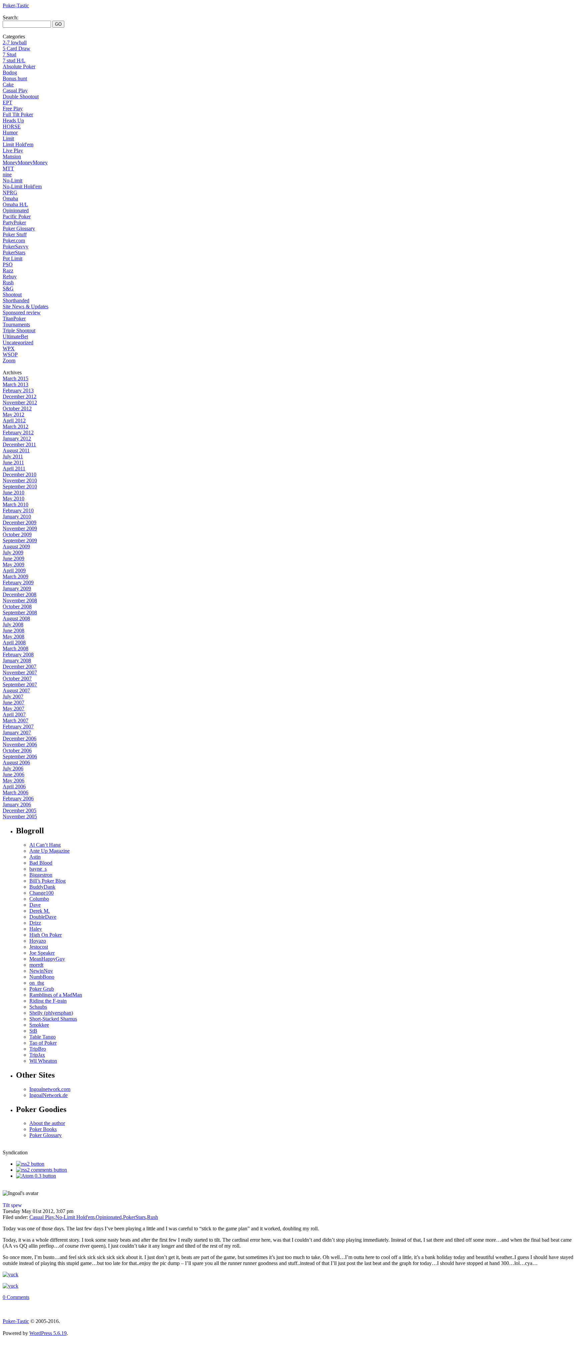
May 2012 (13, 414)
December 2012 (19, 396)
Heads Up (13, 120)
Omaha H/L (15, 204)
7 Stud (9, 54)
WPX (9, 348)
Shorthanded (16, 300)
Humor (10, 132)
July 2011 (13, 456)
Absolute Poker (19, 66)
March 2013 (15, 384)
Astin (35, 857)
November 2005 (20, 816)
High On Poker (45, 935)
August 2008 (16, 618)
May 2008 (13, 636)
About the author (47, 1123)
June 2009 (13, 558)
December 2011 (19, 444)
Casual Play (15, 90)
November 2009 (20, 528)
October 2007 (17, 678)
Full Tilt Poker (18, 114)
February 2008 (18, 654)
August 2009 (16, 546)
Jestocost (38, 947)
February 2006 (18, 798)
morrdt (36, 965)
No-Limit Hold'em (22, 186)
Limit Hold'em (18, 144)
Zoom (9, 360)
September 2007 (20, 684)
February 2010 (18, 510)
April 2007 (14, 714)
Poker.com (14, 240)
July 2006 (13, 768)
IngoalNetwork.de (48, 1095)
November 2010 (20, 480)
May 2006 (13, 780)
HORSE (12, 126)
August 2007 (16, 690)
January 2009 (17, 588)
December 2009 (19, 522)
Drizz (35, 923)
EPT (7, 102)
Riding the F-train (48, 1001)
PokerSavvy (15, 246)
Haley (35, 929)
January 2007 (17, 732)
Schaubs (38, 1007)
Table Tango (42, 1037)
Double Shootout (21, 96)
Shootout (12, 294)
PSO (8, 264)
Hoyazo (37, 941)
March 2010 (15, 504)
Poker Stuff (15, 234)
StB (33, 1031)
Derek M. (39, 911)
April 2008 (14, 642)
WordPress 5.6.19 (48, 1333)
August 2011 (16, 450)
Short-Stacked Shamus (53, 1019)
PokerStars (14, 252)
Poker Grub (41, 989)
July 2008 (13, 624)
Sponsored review (22, 312)
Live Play (13, 150)
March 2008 (15, 648)
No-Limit (12, 180)
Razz (8, 270)
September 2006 (20, 756)
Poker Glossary (19, 228)
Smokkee (39, 1025)
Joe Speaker (42, 953)
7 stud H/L (14, 60)
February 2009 (18, 582)
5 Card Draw (16, 48)
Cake (8, 84)
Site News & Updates (25, 306)
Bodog (10, 72)
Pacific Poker (17, 216)
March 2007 (15, 720)
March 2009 (15, 576)
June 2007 (13, 702)
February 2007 (18, 726)
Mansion (12, 156)
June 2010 (13, 492)
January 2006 (17, 804)
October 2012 (17, 408)
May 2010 (13, 498)
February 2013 (18, 390)
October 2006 (17, 750)
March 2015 (15, 378)
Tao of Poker (43, 1043)
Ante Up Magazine (49, 851)
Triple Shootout (19, 330)
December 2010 (19, 474)
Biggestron (40, 875)
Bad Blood (40, 863)
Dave (35, 905)
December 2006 (19, 738)
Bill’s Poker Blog (47, 881)
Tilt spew (12, 1205)
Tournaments (16, 324)
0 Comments (16, 1297)
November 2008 (20, 600)
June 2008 (13, 630)
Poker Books (43, 1129)
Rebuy (10, 276)
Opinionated (16, 210)
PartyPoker (14, 222)
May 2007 (13, 708)
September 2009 (20, 540)
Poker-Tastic (16, 5)
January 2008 (17, 660)
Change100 (41, 893)
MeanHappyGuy (47, 959)
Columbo (39, 899)
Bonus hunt (15, 78)
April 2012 (14, 420)
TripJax (37, 1055)
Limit (8, 138)
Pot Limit (12, 258)
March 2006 (15, 792)
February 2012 (18, 432)
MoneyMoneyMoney (25, 162)
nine (7, 174)
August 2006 (16, 762)
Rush (8, 282)
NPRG (10, 192)
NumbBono (41, 977)
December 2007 (19, 666)
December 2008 (19, 594)
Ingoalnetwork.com (49, 1089)
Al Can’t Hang (45, 845)
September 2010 (20, 486)
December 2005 (19, 810)
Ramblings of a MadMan (55, 995)
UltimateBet (15, 336)
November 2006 (20, 744)
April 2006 (14, 786)
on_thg (36, 983)
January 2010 (17, 516)
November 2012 (20, 402)
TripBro (37, 1049)
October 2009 (17, 534)
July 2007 (13, 696)
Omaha (10, 198)
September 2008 (20, 612)
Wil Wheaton (43, 1061)
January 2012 (17, 438)
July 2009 (13, 552)
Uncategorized (18, 342)
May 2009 (13, 564)
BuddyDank (42, 887)
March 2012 (15, 426)
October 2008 (17, 606)
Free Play (13, 108)
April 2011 (14, 468)
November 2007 (20, 672)
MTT (8, 168)
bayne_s (38, 869)
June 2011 (13, 462)
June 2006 (13, 774)
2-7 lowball (15, 42)
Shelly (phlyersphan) (51, 1013)
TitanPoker (14, 318)
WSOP (10, 354)
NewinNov (41, 971)
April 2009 (14, 570)
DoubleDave (42, 917)
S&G (8, 288)
